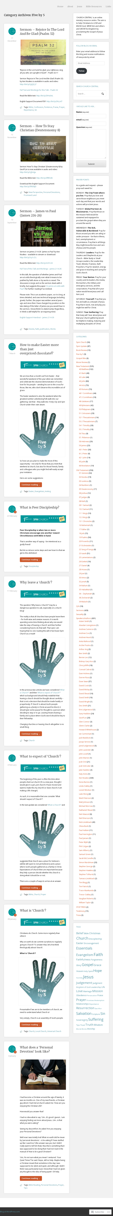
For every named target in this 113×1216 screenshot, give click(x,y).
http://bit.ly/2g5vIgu (28, 172)
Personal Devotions (51, 192)
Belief (79, 933)
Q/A (77, 606)
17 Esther (83, 529)
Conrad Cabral (85, 669)
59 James (83, 445)
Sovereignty (82, 1019)
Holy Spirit (88, 971)
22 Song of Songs (86, 549)
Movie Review (81, 362)
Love (79, 991)
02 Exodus (83, 477)
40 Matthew (84, 369)
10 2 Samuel (84, 509)
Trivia (78, 915)
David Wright (84, 701)
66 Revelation (84, 465)
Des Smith (83, 705)
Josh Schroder (85, 766)
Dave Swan (83, 681)
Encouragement (91, 943)
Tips (25, 1188)
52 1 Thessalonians (87, 417)
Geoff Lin (83, 717)
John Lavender (85, 750)
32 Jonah (82, 581)
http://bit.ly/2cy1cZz (28, 257)
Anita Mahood (85, 641)
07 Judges (83, 497)
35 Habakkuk (84, 589)
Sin (36, 110)
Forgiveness (96, 959)
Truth (89, 1025)
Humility (79, 978)
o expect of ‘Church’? (51, 692)
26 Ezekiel (83, 561)
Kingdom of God (83, 987)
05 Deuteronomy (86, 489)
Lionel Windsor (85, 790)
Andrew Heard (85, 637)
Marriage (87, 991)
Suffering (95, 1019)
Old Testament (82, 470)
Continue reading (31, 484)
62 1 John (83, 457)
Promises (90, 1000)
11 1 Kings (83, 513)
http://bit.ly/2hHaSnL (44, 95)
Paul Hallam (84, 830)
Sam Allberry (84, 850)
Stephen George (86, 866)
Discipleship (34, 566)
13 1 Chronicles (85, 521)
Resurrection (85, 1008)
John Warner (84, 758)
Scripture (96, 1014)
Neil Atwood (84, 814)
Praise (55, 107)
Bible (31, 107)
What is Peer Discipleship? (39, 507)
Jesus (79, 6)
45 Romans (83, 389)
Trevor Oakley (85, 894)
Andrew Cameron (86, 629)
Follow (81, 71)
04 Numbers (84, 485)
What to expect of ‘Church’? (40, 756)
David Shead (84, 693)
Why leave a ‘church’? (36, 582)
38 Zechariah (84, 597)
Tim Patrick (83, 886)
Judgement (84, 983)
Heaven (79, 971)
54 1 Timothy (84, 425)
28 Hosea (83, 569)
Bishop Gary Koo (86, 661)
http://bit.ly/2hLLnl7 (54, 101)
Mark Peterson (85, 798)
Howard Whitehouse (87, 729)
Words (78, 1029)
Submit (91, 164)
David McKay (84, 689)
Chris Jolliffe (84, 665)
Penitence (48, 107)
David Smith (84, 697)
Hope (97, 970)
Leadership (96, 987)
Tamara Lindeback (86, 878)
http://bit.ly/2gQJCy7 (28, 84)
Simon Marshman (86, 862)
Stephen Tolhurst (86, 874)
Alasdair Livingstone (87, 625)
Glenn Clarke (84, 725)
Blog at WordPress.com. (10, 1211)
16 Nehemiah (84, 525)
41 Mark (82, 373)
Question (84, 127)
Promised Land (30, 195)
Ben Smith (83, 653)
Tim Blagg (83, 882)
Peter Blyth (83, 842)
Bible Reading (34, 1185)
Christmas (94, 933)
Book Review (81, 350)
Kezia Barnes (84, 782)
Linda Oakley (84, 786)
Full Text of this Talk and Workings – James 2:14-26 (40, 269)
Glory (78, 965)
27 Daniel (83, 565)
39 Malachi (83, 601)
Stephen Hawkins (86, 870)
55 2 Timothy (84, 429)
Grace (97, 965)
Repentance (29, 110)
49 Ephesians (84, 405)
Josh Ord (82, 762)
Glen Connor (84, 721)
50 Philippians (85, 409)
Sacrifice (98, 1008)
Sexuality (79, 614)
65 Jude (82, 461)
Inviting (48, 491)
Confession (38, 107)
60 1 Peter (83, 449)
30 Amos (82, 577)
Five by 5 (79, 354)
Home (60, 6)
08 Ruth (82, 501)
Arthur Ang (83, 649)
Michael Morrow (85, 806)
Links (108, 6)
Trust (82, 1025)
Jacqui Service (84, 742)
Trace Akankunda (86, 890)
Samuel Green (85, 854)
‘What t (40, 692)
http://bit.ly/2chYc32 (44, 263)
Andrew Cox (84, 633)
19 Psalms (83, 537)
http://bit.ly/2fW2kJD (28, 186)
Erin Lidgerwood (86, 709)
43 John (82, 381)
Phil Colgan (83, 846)
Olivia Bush (83, 826)
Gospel (87, 964)
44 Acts (82, 385)
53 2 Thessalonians (87, 421)
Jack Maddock (84, 738)
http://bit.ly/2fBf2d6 (44, 178)
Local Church (40, 1031)
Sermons (80, 610)
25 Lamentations (86, 557)
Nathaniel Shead (86, 810)
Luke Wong (83, 794)
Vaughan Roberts (86, 898)
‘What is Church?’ (55, 805)
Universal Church (54, 1031)
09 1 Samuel (84, 505)
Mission (97, 991)
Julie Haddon (84, 770)
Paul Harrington (85, 834)
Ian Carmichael (85, 734)
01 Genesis (83, 473)
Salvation (84, 1013)
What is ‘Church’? (33, 910)
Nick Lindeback (85, 822)
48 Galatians (84, 401)
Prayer (62, 107)
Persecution (92, 995)
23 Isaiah (82, 553)
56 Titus (82, 433)
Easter (31, 491)
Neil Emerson (84, 818)
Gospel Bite (81, 358)
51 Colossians (85, 413)
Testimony (80, 911)
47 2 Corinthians (86, 397)
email (82, 119)
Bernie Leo (83, 657)
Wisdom (98, 1024)
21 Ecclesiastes (85, 545)
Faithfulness (83, 959)
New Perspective (36, 192)
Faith (37, 329)
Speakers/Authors (83, 618)
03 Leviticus (84, 481)
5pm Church (81, 342)
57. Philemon (84, 437)
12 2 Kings (83, 517)
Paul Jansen (83, 838)
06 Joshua (83, 493)
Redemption (99, 1000)
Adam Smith (84, 621)
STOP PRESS (81, 907)
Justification (44, 329)
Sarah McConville (86, 858)
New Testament (82, 366)
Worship (91, 1028)
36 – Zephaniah (85, 593)
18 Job (81, 533)
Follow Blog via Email (86, 46)
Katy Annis (83, 774)
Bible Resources (94, 6)
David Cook (84, 685)
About (70, 6)
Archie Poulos (84, 645)
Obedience (81, 995)
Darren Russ (84, 677)
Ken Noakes (84, 778)
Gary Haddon (84, 713)
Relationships (82, 1003)
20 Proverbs (84, 541)
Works (53, 329)
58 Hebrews (84, 441)
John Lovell (83, 754)
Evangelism (39, 491)
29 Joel (82, 573)
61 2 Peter (83, 453)
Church (32, 740)
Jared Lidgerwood (86, 745)
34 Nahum (83, 585)
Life (103, 987)
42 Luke (82, 377)
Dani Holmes (84, 673)
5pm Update (81, 346)
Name (82, 112)
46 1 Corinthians (86, 393)
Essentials (84, 948)
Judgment (97, 983)
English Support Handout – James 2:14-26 (37, 317)
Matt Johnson (84, 802)
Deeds (31, 329)
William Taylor (85, 902)
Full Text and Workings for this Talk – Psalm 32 (39, 90)
